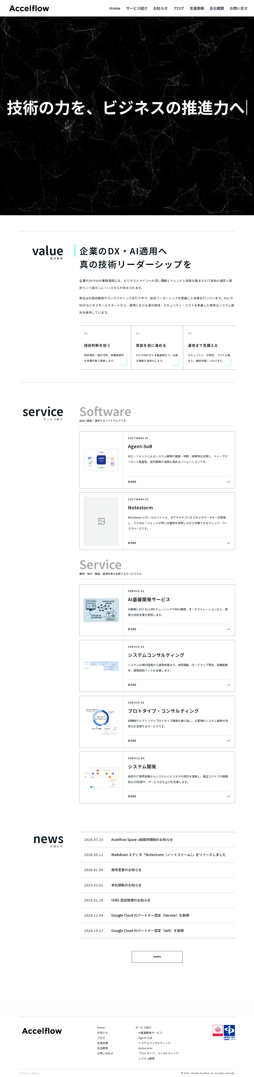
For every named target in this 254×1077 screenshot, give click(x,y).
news (157, 956)
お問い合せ (239, 8)
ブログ (178, 8)
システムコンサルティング (154, 1043)
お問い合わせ (105, 1053)
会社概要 (217, 8)
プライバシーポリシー (29, 1073)
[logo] (29, 8)
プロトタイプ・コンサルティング (154, 1053)
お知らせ (160, 8)
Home (114, 8)
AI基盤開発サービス (150, 1032)
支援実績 (197, 8)
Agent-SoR (145, 1038)
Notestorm (146, 1048)
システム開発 (147, 1058)
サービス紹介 (137, 8)
